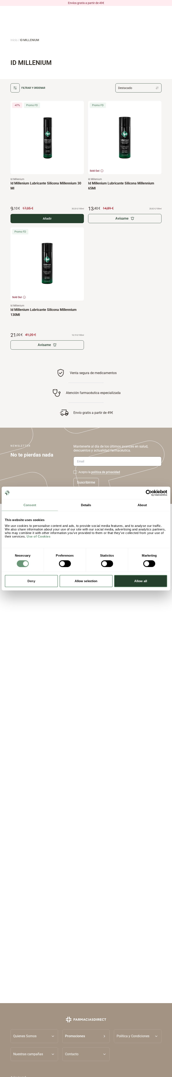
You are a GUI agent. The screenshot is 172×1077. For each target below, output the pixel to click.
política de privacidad (105, 472)
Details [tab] (86, 505)
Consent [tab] (29, 505)
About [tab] (142, 505)
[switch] (65, 563)
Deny (31, 581)
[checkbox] (75, 472)
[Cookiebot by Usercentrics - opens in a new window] (148, 493)
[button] (86, 1036)
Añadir (47, 218)
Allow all (140, 581)
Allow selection (86, 581)
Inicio (13, 40)
